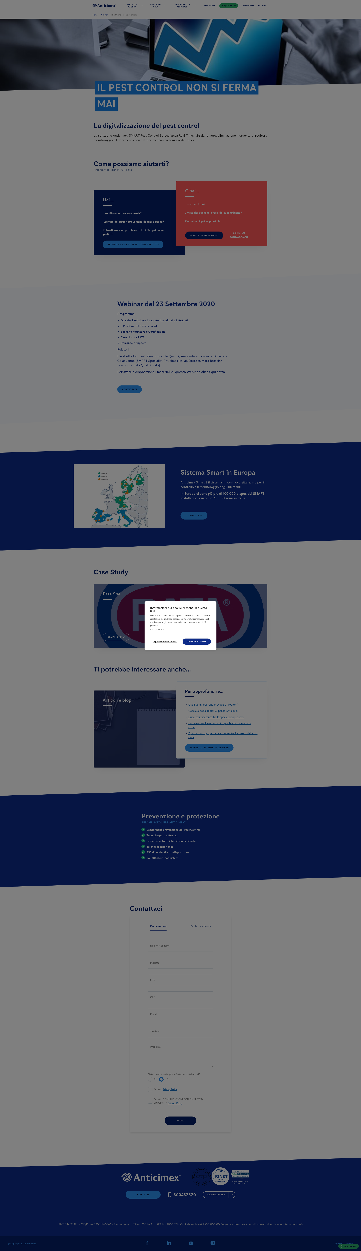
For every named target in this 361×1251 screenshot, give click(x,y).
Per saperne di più (157, 630)
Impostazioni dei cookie (165, 641)
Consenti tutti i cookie (196, 641)
